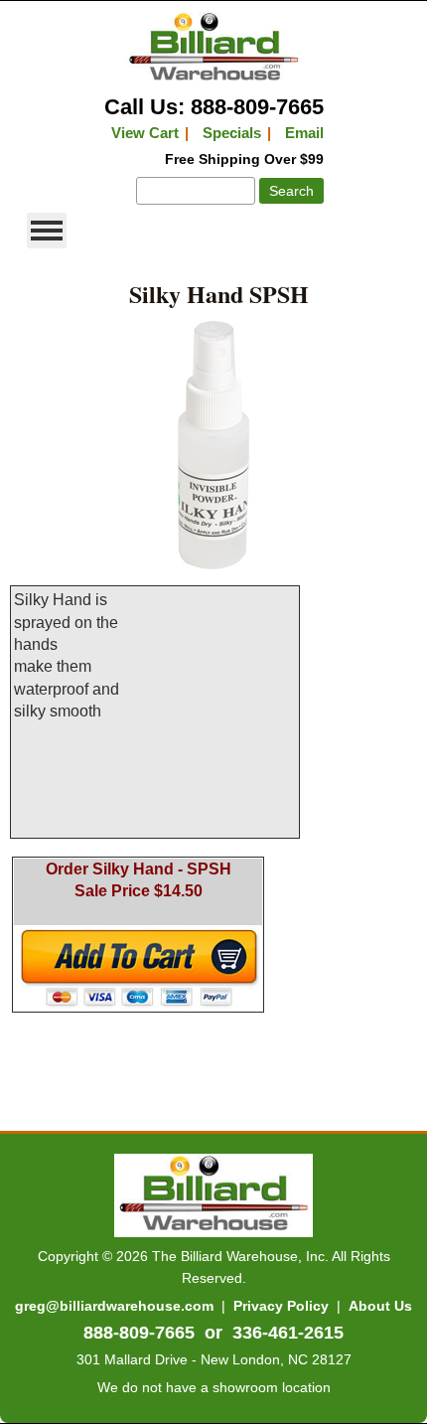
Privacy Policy (281, 1306)
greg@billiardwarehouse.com (114, 1306)
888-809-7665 (139, 1333)
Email (304, 132)
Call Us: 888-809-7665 (214, 106)
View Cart (145, 132)
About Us (380, 1306)
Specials (232, 132)
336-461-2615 (288, 1333)
